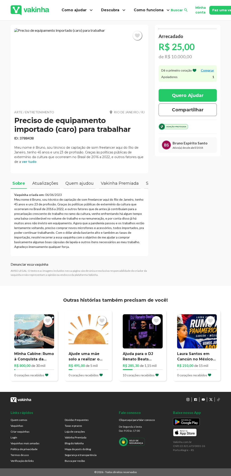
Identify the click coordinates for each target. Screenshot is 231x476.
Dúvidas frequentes (77, 420)
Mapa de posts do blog (78, 449)
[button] (79, 66)
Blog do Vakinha (74, 443)
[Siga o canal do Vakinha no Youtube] (203, 399)
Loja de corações (75, 431)
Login (14, 437)
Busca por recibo (75, 461)
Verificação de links (22, 461)
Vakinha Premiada (75, 437)
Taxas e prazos (73, 425)
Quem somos (19, 420)
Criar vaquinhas (20, 431)
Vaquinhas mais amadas (25, 443)
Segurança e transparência (81, 455)
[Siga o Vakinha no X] (211, 399)
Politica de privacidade (24, 449)
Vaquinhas (17, 425)
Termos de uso (20, 455)
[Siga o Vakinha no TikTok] (218, 399)
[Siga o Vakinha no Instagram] (188, 399)
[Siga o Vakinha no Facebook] (195, 399)
